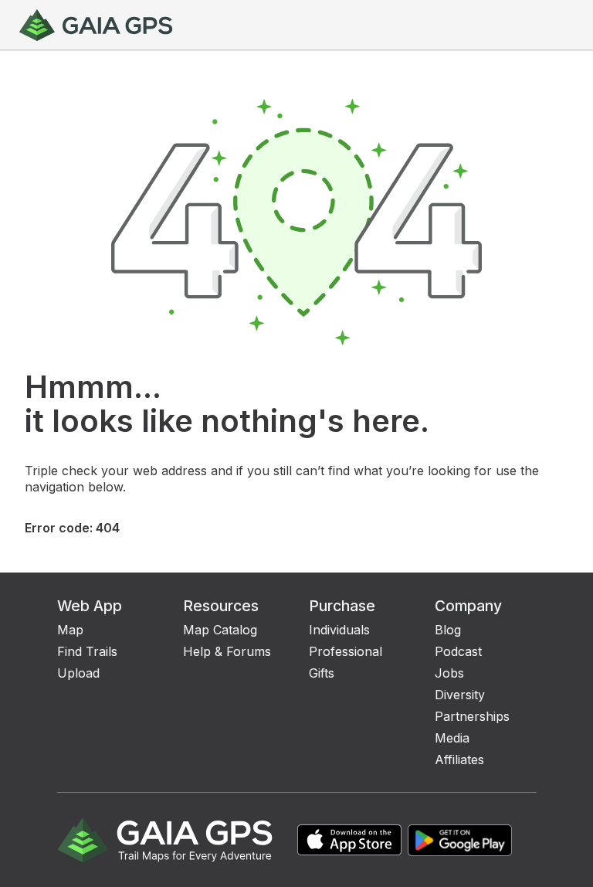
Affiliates (459, 759)
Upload (78, 673)
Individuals (339, 629)
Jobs (449, 673)
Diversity (460, 694)
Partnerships (472, 716)
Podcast (458, 651)
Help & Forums (227, 651)
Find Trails (87, 651)
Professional (345, 651)
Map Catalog (220, 629)
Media (452, 738)
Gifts (321, 673)
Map (70, 629)
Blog (448, 629)
